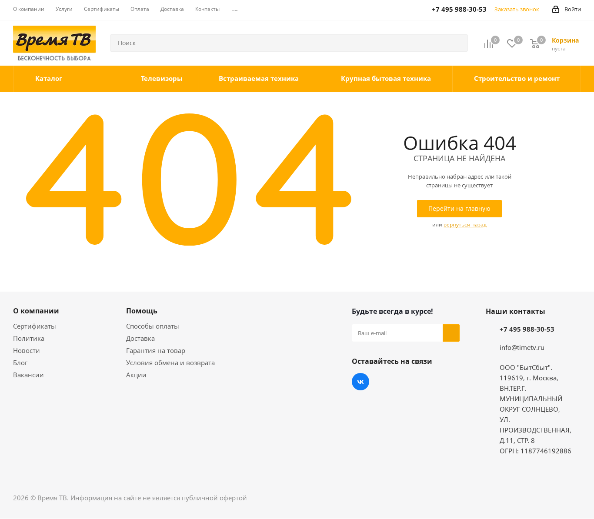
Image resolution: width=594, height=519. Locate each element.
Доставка (140, 338)
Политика (28, 338)
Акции (136, 374)
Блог (20, 362)
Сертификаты (34, 326)
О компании (36, 311)
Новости (26, 350)
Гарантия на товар (155, 350)
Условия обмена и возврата (170, 362)
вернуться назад (465, 224)
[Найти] (457, 43)
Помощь (141, 311)
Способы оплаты (152, 326)
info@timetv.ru (522, 347)
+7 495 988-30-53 (527, 329)
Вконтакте (360, 381)
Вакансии (28, 374)
